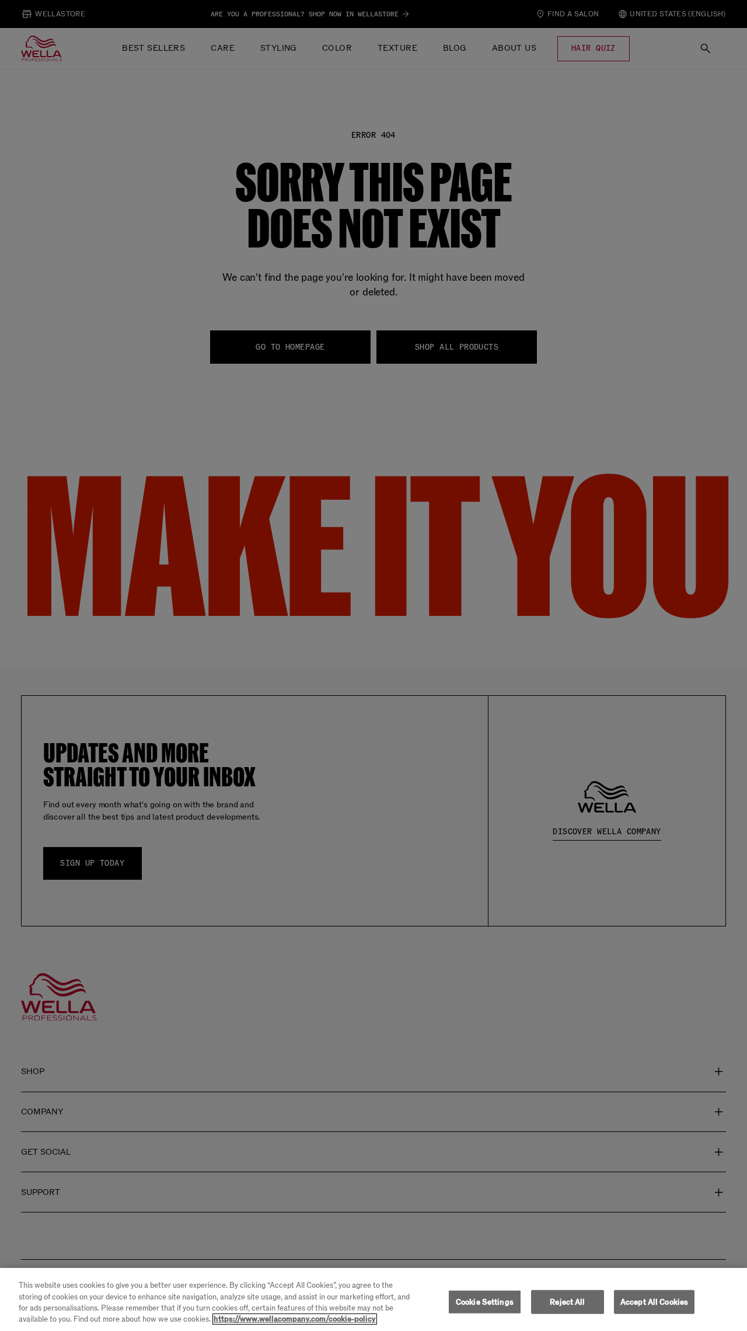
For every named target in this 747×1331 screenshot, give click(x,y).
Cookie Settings (485, 1302)
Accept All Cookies (654, 1302)
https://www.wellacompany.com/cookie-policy (295, 1319)
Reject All (567, 1302)
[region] (373, 1299)
